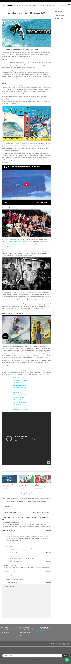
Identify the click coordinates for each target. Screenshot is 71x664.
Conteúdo (26, 10)
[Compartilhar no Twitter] (24, 493)
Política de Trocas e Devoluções (26, 629)
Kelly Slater (15, 239)
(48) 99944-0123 (40, 630)
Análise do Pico (59, 18)
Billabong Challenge (12, 99)
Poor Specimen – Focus (18, 382)
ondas (27, 500)
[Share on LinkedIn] (32, 493)
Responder (48, 530)
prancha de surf (41, 500)
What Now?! (16, 407)
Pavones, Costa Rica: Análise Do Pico (40, 512)
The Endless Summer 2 (18, 404)
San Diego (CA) (29, 292)
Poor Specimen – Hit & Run (19, 387)
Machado (9, 246)
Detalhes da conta (58, 1)
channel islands (34, 498)
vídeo (45, 501)
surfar (31, 501)
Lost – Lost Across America (19, 385)
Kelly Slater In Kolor (18, 399)
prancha (36, 500)
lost (8, 500)
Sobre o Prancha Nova (24, 627)
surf (24, 501)
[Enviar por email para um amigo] (27, 493)
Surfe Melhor (58, 21)
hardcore (46, 498)
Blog (44, 5)
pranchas (29, 355)
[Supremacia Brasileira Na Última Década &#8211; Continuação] (26, 479)
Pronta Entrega (27, 5)
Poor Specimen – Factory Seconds (21, 394)
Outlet (40, 5)
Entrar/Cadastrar (66, 1)
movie (25, 500)
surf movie (28, 501)
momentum (12, 500)
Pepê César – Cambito (18, 397)
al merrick (25, 498)
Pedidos (51, 1)
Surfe (37, 501)
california (29, 498)
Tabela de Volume (5, 632)
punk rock (16, 501)
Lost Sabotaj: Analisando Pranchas (12, 512)
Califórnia (48, 303)
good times (42, 498)
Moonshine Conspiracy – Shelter (21, 409)
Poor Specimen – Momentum (20, 380)
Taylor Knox (32, 241)
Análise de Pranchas (60, 15)
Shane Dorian (18, 241)
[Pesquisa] (17, 5)
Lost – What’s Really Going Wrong (21, 390)
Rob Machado (11, 241)
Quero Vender (4, 627)
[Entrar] (62, 5)
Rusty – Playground (17, 392)
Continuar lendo (35, 659)
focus (38, 498)
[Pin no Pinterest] (29, 493)
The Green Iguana (17, 98)
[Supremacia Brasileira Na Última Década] (43, 479)
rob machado (21, 501)
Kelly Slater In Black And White (20, 402)
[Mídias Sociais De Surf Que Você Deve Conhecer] (9, 479)
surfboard (34, 501)
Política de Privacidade (24, 632)
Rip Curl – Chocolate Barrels (19, 377)
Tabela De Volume (50, 5)
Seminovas (35, 5)
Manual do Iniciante (6, 629)
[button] (67, 660)
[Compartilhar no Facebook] (22, 493)
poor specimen (32, 500)
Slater (33, 72)
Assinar (65, 655)
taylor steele (41, 501)
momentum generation (19, 500)
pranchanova (11, 501)
